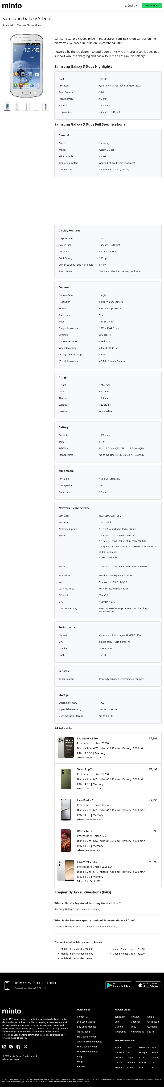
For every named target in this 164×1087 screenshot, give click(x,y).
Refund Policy (103, 1079)
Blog (79, 1056)
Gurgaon (152, 1026)
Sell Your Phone (151, 5)
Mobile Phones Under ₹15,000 (77, 953)
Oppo (130, 1057)
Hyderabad (120, 1031)
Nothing (119, 1067)
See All (151, 1031)
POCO (142, 1067)
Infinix (142, 1062)
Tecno (155, 1057)
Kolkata (135, 1016)
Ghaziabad (153, 1021)
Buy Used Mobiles (86, 1026)
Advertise (82, 1066)
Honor (155, 1052)
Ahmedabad (137, 1031)
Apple (118, 1047)
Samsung (120, 1052)
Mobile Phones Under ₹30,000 (128, 953)
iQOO (154, 1047)
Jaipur (134, 1026)
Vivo (129, 1052)
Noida (150, 1016)
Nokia (130, 1067)
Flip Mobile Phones (87, 1046)
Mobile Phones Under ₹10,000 (77, 949)
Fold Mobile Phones (87, 1051)
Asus (141, 1057)
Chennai (135, 1021)
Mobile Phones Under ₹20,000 (77, 958)
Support (81, 1061)
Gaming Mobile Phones (89, 1041)
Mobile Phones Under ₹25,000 (128, 949)
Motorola (144, 1047)
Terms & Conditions (76, 1079)
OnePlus (119, 1057)
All (153, 1067)
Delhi (117, 1021)
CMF (129, 1047)
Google (143, 1052)
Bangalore (120, 1016)
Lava (154, 1062)
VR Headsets (83, 1031)
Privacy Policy (90, 1079)
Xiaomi (118, 1062)
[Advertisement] (108, 202)
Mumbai (119, 1026)
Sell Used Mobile (86, 1021)
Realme (131, 1062)
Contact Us (83, 1016)
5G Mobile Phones (86, 1036)
